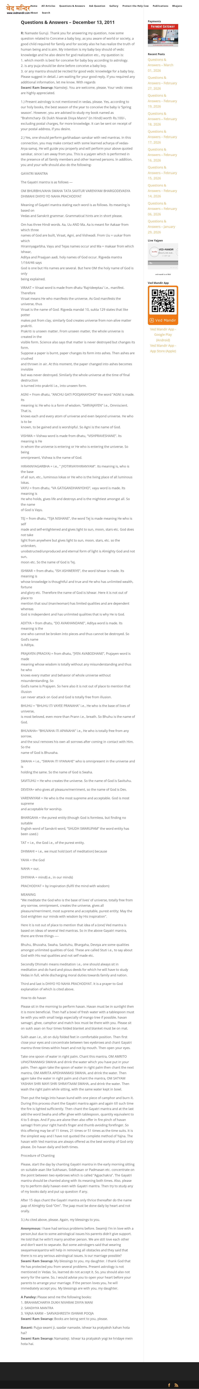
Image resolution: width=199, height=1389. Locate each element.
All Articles (48, 6)
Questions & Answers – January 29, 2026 (161, 226)
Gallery (113, 6)
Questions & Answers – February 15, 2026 (162, 172)
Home (33, 6)
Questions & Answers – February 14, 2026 (162, 190)
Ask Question (97, 6)
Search (46, 13)
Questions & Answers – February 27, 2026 (162, 82)
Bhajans (177, 6)
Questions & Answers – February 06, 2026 (162, 208)
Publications (160, 6)
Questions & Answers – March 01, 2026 (160, 65)
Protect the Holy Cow (136, 6)
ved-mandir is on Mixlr (163, 274)
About (34, 13)
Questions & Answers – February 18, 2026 (162, 118)
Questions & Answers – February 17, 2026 (162, 136)
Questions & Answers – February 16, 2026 (162, 154)
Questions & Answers (72, 6)
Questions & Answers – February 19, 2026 (162, 100)
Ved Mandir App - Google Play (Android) (163, 334)
